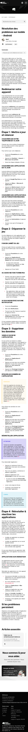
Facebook (4, 708)
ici (11, 324)
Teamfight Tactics (15, 715)
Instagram (4, 710)
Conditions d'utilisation (7, 700)
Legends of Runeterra (16, 712)
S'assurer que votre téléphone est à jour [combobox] (12, 52)
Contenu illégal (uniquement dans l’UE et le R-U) (14, 702)
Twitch (4, 715)
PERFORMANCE (12, 17)
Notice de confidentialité (8, 697)
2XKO (12, 708)
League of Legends (15, 710)
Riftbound (13, 713)
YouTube (4, 712)
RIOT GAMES (4, 17)
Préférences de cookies (8, 698)
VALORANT (13, 717)
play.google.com (9, 583)
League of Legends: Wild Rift (18, 719)
